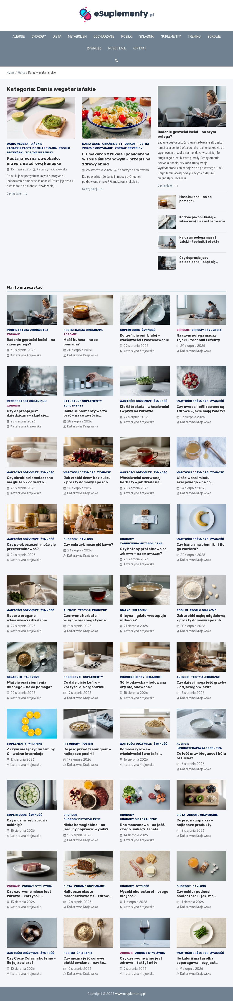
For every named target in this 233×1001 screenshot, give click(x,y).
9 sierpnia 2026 (135, 969)
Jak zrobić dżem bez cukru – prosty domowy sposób (87, 480)
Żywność (94, 48)
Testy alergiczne (92, 610)
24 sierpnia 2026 (192, 488)
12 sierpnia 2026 (79, 902)
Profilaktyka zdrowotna (27, 330)
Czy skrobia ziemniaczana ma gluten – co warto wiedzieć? (30, 482)
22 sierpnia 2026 (192, 555)
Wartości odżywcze (136, 401)
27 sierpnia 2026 (136, 417)
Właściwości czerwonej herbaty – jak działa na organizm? (140, 482)
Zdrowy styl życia (207, 330)
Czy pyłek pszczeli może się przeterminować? (31, 547)
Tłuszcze (32, 677)
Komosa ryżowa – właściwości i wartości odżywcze (140, 753)
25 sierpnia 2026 (79, 488)
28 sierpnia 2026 (22, 421)
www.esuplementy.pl (130, 994)
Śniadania (85, 953)
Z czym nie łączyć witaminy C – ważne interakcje (31, 751)
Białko (125, 610)
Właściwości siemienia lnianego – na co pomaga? (29, 684)
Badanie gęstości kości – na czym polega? (31, 342)
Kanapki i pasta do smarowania (32, 148)
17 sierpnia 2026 (22, 760)
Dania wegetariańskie (24, 143)
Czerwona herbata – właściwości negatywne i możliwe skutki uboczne (85, 620)
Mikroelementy (132, 677)
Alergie (19, 37)
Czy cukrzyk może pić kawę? (88, 545)
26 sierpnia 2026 (22, 488)
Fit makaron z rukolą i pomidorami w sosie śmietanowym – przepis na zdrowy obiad (116, 159)
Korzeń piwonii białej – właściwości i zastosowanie (202, 219)
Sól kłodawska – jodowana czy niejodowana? (143, 684)
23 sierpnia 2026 (79, 550)
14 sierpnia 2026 (136, 835)
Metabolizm (77, 37)
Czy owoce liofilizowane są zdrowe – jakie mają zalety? (201, 409)
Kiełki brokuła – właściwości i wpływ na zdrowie (144, 409)
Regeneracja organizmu (83, 330)
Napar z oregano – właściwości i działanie (27, 618)
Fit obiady (127, 143)
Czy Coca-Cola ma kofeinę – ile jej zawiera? (31, 960)
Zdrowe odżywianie (97, 148)
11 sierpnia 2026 (135, 902)
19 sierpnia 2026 (79, 693)
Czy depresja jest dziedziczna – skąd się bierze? (197, 262)
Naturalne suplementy (82, 401)
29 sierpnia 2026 (136, 346)
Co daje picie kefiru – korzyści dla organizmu (83, 684)
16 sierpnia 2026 (136, 760)
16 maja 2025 (20, 169)
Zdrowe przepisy (39, 152)
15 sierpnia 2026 (22, 831)
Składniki (146, 37)
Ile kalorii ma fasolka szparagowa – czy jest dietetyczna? (196, 962)
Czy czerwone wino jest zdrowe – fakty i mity (141, 960)
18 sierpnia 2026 (136, 693)
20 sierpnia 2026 (192, 626)
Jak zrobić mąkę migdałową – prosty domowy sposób (201, 618)
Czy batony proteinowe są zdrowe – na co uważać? (143, 551)
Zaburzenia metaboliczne (141, 543)
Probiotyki (72, 677)
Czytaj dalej (14, 193)
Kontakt (139, 48)
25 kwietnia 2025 (99, 170)
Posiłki (126, 37)
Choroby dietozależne (82, 819)
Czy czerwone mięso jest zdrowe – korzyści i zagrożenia (29, 896)
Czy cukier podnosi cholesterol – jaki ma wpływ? (195, 896)
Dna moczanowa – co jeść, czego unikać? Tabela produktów (142, 829)
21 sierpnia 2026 (79, 626)
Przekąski (15, 152)
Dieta (57, 37)
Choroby (39, 37)
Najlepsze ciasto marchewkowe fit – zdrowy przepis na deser (87, 896)
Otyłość (86, 539)
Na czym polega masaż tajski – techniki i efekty (199, 240)
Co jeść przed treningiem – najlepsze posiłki (87, 751)
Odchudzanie (104, 37)
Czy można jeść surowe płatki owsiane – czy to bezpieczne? (83, 962)
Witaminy (35, 743)
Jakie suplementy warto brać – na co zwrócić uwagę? (85, 415)
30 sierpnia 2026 (22, 350)
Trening (194, 37)
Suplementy (171, 37)
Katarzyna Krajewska (52, 169)
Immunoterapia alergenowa (199, 748)
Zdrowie (214, 37)
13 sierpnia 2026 (192, 831)
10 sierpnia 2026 (22, 969)
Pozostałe (117, 48)
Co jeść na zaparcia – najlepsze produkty (195, 822)
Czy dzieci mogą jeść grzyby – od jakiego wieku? (201, 684)
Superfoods (130, 330)
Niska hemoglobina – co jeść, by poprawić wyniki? (85, 827)
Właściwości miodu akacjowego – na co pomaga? (194, 482)
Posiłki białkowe (203, 610)
